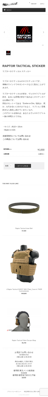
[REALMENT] (10, 6)
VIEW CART (32, 3)
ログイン (42, 4)
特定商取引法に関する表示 (32, 391)
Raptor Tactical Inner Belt (24, 228)
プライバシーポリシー (14, 391)
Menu (9, 10)
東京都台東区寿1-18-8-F (24, 364)
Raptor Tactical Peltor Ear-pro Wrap (24, 340)
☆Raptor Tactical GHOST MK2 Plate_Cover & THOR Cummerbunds (24, 290)
